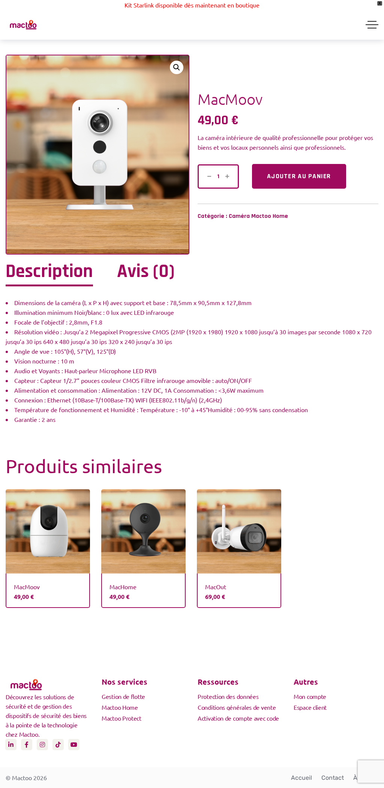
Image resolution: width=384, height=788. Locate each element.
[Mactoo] (23, 24)
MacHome (123, 586)
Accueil (301, 777)
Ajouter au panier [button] (48, 538)
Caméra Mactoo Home (258, 216)
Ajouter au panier (299, 176)
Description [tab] (49, 271)
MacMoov (27, 586)
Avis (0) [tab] (146, 271)
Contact (332, 777)
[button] (176, 67)
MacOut (215, 586)
